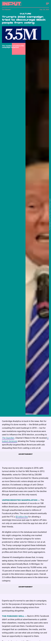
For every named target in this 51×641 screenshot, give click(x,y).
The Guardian (8, 437)
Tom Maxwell (6, 9)
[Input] (11, 3)
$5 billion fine (22, 516)
